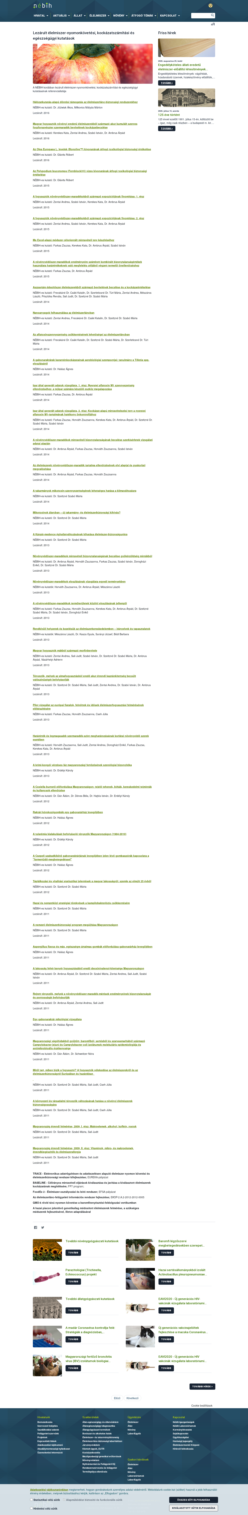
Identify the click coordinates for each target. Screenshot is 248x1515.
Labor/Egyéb (134, 1433)
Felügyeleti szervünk (48, 1433)
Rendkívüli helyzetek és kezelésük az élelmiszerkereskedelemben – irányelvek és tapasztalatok (91, 628)
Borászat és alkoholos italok (97, 1433)
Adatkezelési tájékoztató (50, 1445)
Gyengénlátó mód (210, 5)
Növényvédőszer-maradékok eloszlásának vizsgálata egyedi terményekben (79, 581)
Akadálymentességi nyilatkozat (53, 1448)
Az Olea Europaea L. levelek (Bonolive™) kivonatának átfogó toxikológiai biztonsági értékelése (92, 149)
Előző (117, 1398)
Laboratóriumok (136, 1475)
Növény (132, 1429)
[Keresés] (212, 15)
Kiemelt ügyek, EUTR (93, 1448)
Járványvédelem (91, 1445)
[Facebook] (35, 1227)
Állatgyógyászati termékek (96, 1429)
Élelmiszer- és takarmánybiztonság (100, 1437)
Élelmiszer (133, 1422)
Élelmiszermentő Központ (186, 1445)
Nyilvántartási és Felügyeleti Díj (98, 1464)
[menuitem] (42, 15)
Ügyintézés (134, 1417)
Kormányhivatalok (182, 1429)
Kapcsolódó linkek (46, 1441)
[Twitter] (43, 1227)
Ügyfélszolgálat (181, 1437)
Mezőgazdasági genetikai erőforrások (101, 1456)
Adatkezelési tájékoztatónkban (49, 1489)
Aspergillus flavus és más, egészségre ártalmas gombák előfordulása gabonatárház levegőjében (93, 946)
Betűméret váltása (213, 24)
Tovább (73, 1252)
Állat (130, 1425)
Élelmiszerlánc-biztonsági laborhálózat (102, 1441)
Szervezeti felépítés (47, 1425)
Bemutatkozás (44, 1422)
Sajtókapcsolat (180, 1433)
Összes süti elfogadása (193, 1499)
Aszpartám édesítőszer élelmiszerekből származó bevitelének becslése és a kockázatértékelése (92, 287)
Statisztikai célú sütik (46, 1500)
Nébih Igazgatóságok (183, 1422)
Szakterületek (90, 1417)
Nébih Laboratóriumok (184, 1425)
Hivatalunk (43, 1417)
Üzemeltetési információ (50, 1452)
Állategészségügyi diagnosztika (98, 1425)
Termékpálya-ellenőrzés (94, 1471)
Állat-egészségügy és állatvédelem (100, 1422)
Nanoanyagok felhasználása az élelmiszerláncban (63, 312)
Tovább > (167, 83)
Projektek (42, 1437)
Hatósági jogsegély (183, 1441)
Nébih (85, 6)
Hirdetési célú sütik (45, 1508)
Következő (133, 1398)
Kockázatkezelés (91, 1452)
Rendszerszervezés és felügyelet (99, 1467)
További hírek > (202, 1386)
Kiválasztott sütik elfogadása (193, 1508)
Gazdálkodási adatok (48, 1429)
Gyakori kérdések (138, 1459)
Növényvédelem (90, 1460)
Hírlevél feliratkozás (183, 1448)
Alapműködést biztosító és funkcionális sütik (93, 1500)
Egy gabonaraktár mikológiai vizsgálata (57, 1019)
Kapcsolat (179, 1417)
